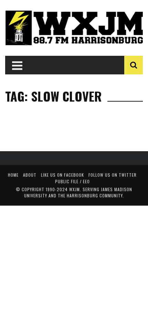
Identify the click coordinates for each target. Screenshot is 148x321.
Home (13, 175)
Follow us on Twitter (112, 175)
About (29, 175)
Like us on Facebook (62, 175)
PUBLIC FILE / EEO (72, 181)
